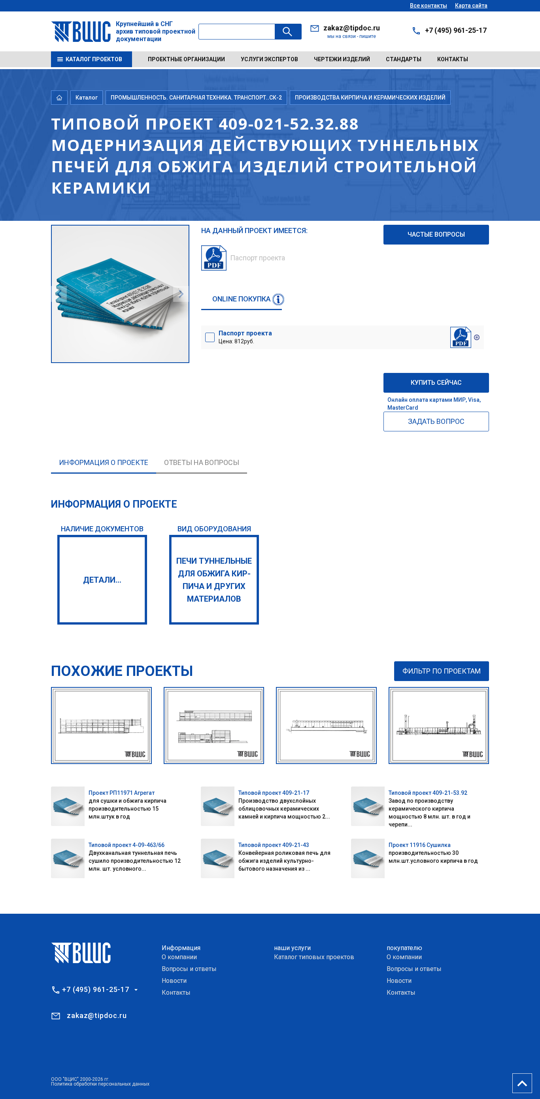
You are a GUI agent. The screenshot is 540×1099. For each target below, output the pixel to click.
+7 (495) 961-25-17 (456, 30)
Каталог (87, 97)
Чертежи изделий (342, 59)
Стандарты (403, 59)
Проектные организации (186, 59)
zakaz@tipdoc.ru (351, 28)
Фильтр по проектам (441, 671)
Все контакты (428, 5)
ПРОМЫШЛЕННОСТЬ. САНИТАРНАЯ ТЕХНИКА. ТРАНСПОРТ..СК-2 (196, 97)
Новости (174, 980)
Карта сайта (471, 5)
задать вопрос (436, 421)
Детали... (102, 580)
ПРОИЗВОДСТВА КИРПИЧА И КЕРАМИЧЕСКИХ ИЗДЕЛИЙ (370, 97)
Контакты (452, 59)
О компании (179, 957)
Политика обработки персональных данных (100, 1084)
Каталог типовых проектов (314, 957)
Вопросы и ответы (189, 969)
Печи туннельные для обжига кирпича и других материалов (214, 580)
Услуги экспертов (269, 59)
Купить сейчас (436, 382)
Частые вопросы (436, 234)
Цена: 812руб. (245, 336)
